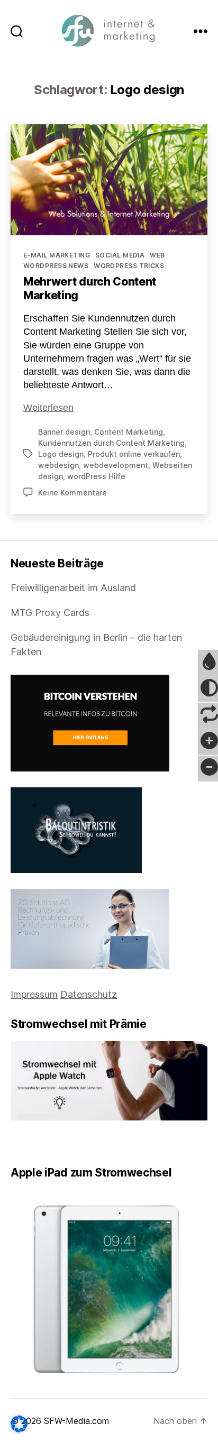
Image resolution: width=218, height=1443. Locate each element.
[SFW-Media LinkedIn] (29, 1142)
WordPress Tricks (129, 266)
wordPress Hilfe (96, 476)
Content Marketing (128, 431)
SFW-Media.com (76, 1421)
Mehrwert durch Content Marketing (89, 288)
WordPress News (55, 266)
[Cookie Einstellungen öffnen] (19, 1424)
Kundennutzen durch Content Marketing (111, 442)
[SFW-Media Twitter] (21, 1142)
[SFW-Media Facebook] (14, 1142)
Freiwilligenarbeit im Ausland (73, 587)
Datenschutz (88, 994)
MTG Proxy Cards (50, 612)
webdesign (58, 465)
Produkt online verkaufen (134, 453)
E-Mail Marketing (56, 255)
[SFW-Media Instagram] (36, 1142)
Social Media (119, 255)
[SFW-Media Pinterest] (44, 1142)
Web (157, 255)
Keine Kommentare (72, 492)
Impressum (34, 994)
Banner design (64, 431)
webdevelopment (115, 465)
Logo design (61, 453)
